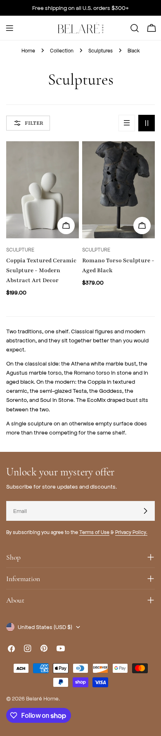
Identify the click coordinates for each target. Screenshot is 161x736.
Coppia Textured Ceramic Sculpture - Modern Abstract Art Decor (41, 270)
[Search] (134, 28)
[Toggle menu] (9, 28)
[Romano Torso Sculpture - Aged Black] (118, 189)
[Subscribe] (145, 511)
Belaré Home (42, 698)
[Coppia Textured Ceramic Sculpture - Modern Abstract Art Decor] (42, 189)
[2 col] (146, 123)
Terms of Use (94, 532)
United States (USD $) (45, 626)
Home (28, 50)
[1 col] (126, 123)
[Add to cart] (142, 225)
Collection (61, 50)
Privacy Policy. (131, 532)
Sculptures (100, 50)
